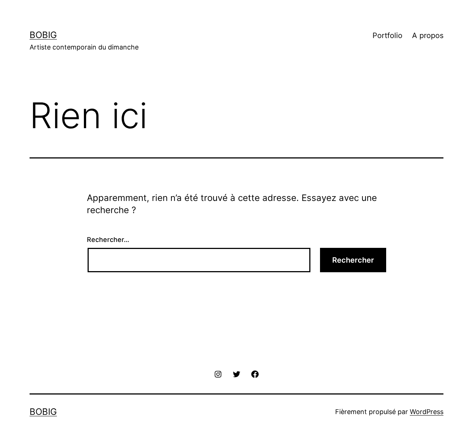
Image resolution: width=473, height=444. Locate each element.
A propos (427, 35)
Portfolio (387, 35)
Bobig (43, 35)
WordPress (426, 412)
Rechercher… (108, 239)
